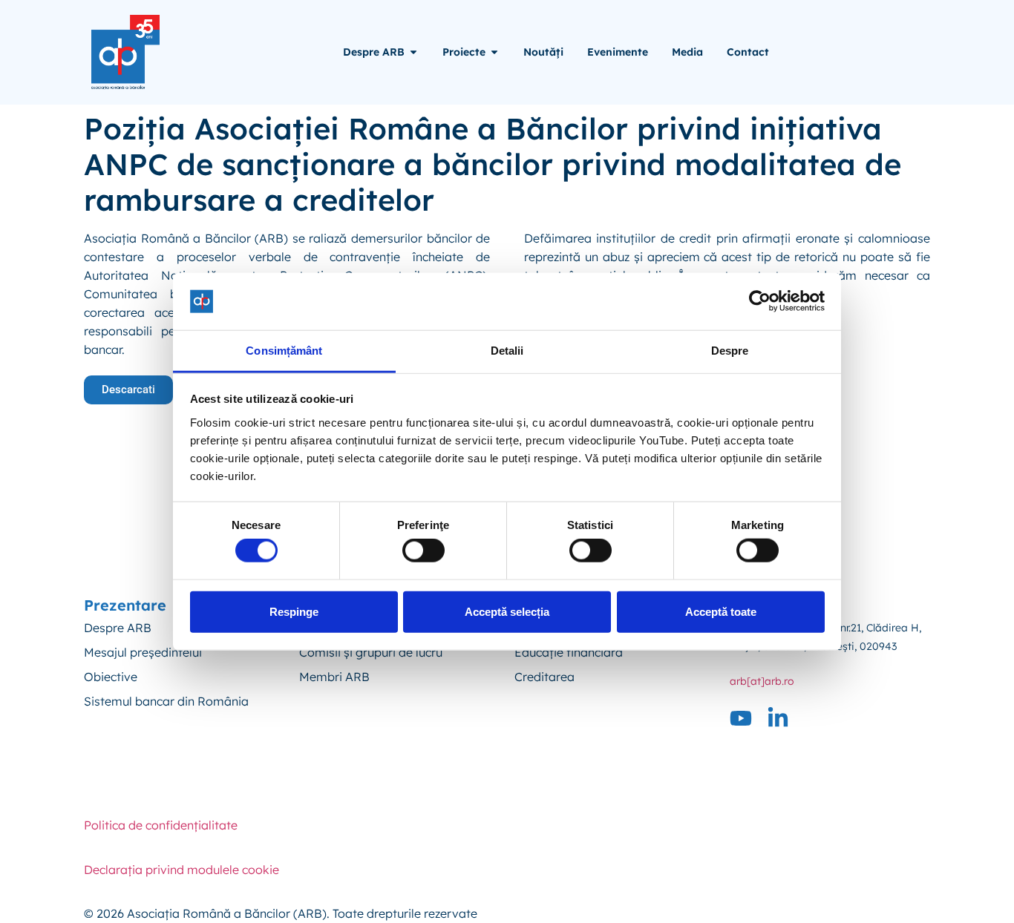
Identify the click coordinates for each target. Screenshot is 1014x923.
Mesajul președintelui (143, 652)
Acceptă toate (720, 611)
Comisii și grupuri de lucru (370, 652)
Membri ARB (334, 676)
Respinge (293, 611)
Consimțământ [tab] (284, 350)
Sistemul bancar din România (166, 701)
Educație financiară (568, 652)
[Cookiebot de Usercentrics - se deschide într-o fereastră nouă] (760, 301)
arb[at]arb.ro (762, 681)
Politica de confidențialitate (161, 825)
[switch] (423, 550)
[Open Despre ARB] (413, 52)
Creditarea (544, 676)
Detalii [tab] (507, 350)
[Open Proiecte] (494, 52)
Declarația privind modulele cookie (181, 869)
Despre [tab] (730, 350)
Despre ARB (117, 627)
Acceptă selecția (507, 611)
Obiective (110, 676)
